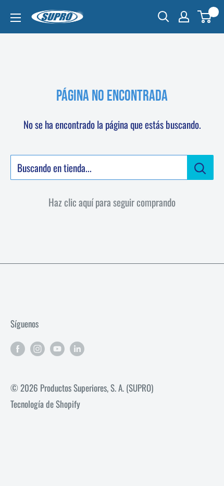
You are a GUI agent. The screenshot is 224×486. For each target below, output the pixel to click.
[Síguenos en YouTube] (57, 347)
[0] (204, 16)
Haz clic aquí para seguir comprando (112, 202)
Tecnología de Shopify (45, 403)
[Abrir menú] (15, 18)
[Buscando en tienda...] (200, 167)
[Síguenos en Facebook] (17, 347)
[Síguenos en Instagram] (37, 347)
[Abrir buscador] (163, 16)
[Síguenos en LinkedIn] (77, 347)
